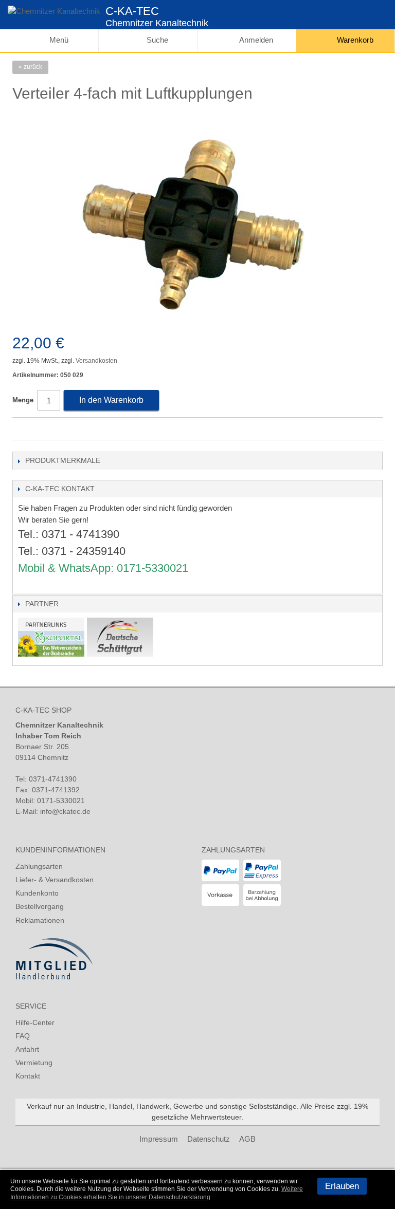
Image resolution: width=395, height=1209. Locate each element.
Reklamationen (39, 920)
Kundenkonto (37, 893)
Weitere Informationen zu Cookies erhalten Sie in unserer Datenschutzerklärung (156, 1193)
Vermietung (33, 1062)
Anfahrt (27, 1049)
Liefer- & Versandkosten (54, 880)
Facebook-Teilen (22, 429)
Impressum (158, 1138)
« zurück (30, 66)
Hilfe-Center (35, 1022)
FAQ (22, 1036)
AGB (247, 1138)
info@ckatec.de (65, 811)
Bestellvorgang (39, 906)
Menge (22, 400)
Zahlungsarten (39, 866)
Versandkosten (96, 360)
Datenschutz (208, 1138)
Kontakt (27, 1076)
